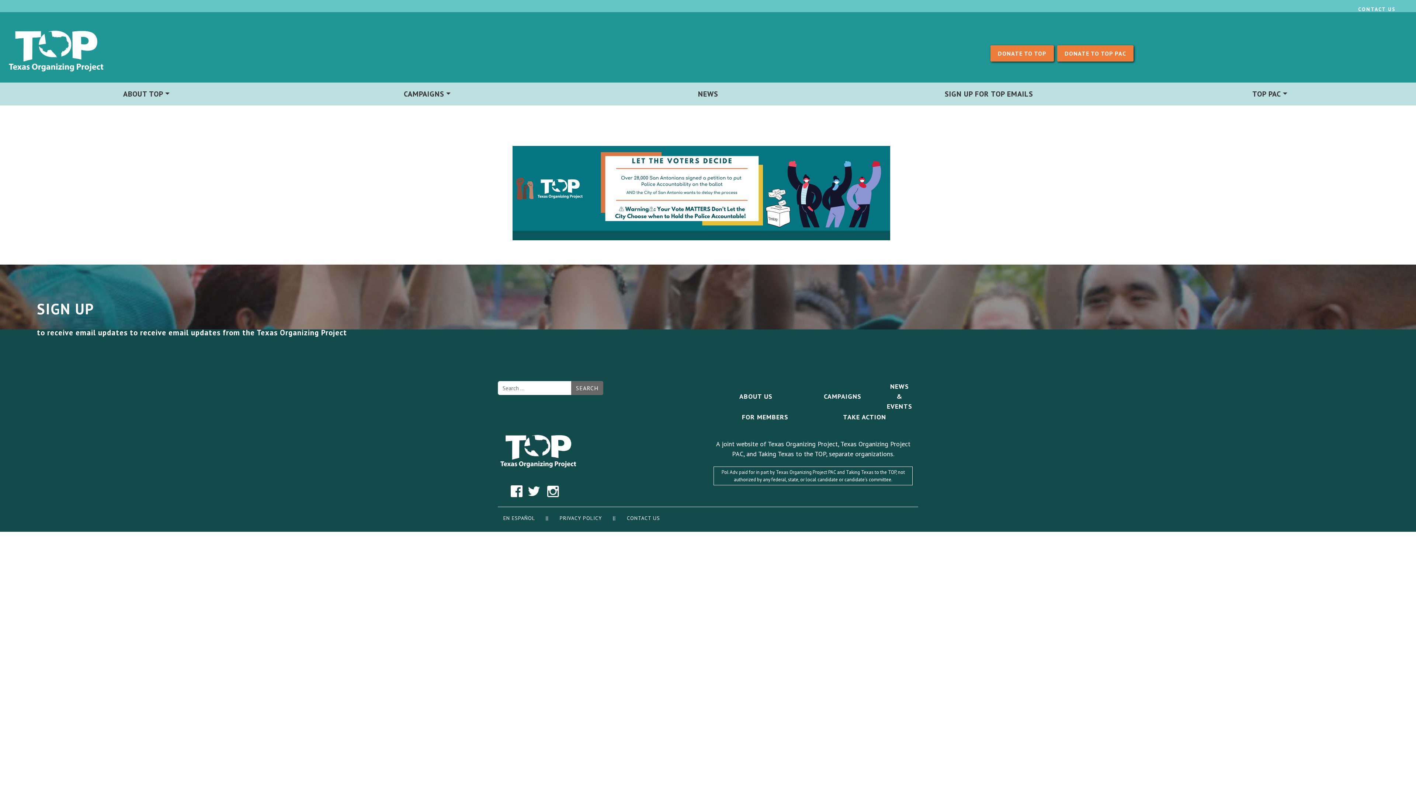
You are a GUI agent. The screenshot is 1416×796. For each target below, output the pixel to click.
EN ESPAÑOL (519, 518)
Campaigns (424, 94)
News (708, 94)
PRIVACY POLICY (582, 518)
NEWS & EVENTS (899, 396)
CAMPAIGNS (842, 396)
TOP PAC (1266, 94)
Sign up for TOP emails (989, 94)
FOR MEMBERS (765, 417)
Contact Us (1377, 9)
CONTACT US (643, 518)
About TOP (143, 94)
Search (587, 388)
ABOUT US (756, 396)
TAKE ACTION (864, 417)
